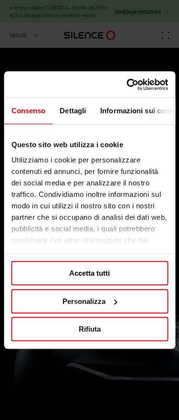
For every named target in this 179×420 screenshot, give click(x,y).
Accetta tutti (89, 273)
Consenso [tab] (28, 111)
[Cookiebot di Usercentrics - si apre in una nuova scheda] (127, 84)
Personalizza (84, 301)
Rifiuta (90, 329)
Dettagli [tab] (73, 111)
